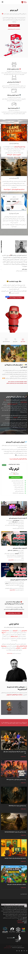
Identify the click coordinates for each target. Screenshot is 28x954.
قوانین (10, 947)
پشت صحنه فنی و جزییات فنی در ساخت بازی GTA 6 (16, 779)
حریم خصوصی (6, 947)
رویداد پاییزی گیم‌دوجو (19, 147)
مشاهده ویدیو (11, 560)
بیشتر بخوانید (23, 756)
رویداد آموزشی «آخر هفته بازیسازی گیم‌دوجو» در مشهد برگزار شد (14, 752)
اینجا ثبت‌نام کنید (9, 653)
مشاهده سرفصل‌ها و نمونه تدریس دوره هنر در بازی (17, 381)
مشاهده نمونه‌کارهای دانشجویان (14, 695)
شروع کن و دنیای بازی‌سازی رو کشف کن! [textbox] (14, 723)
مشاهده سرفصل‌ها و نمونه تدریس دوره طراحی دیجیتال (17, 383)
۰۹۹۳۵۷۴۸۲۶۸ (20, 923)
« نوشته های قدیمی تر (23, 894)
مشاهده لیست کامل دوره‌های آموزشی (14, 29)
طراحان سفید (8, 946)
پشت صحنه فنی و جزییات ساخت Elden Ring (17, 806)
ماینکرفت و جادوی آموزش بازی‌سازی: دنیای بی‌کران (16, 884)
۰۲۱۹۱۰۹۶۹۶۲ (19, 921)
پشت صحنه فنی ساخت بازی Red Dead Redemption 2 (15, 832)
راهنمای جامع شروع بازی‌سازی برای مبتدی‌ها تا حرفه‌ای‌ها (15, 858)
